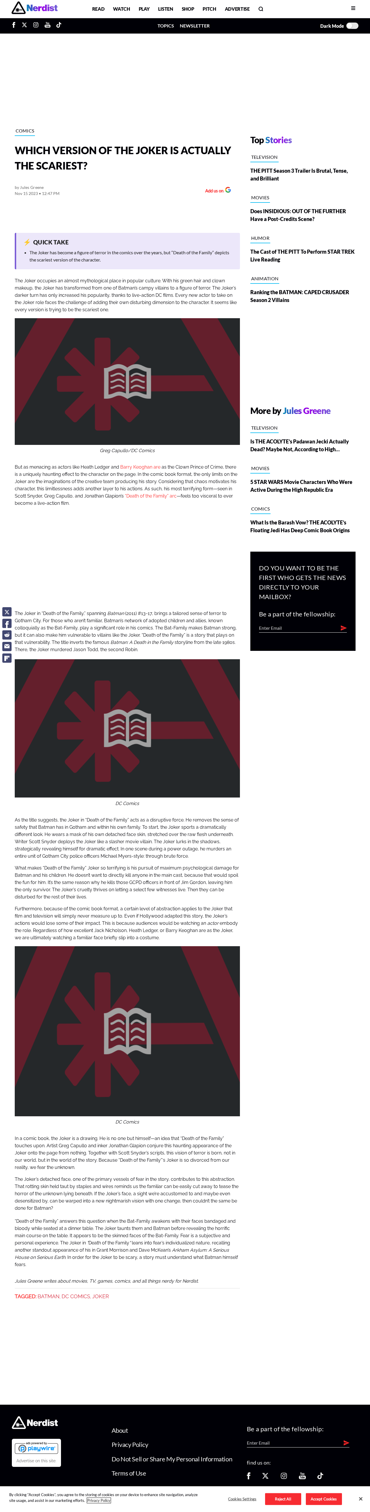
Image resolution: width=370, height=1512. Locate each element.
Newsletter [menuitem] (195, 25)
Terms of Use (129, 1473)
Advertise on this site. (36, 1460)
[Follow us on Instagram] (283, 1477)
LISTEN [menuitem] (165, 9)
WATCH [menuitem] (121, 9)
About (120, 1430)
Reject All (283, 1498)
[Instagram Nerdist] (36, 25)
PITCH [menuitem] (209, 9)
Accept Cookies (324, 1498)
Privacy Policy (130, 1444)
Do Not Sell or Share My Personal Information (172, 1459)
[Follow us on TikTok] (320, 1477)
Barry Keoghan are (140, 467)
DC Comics (76, 1296)
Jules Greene (32, 187)
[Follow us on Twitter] (265, 1477)
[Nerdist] (35, 8)
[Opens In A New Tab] (36, 1448)
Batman (49, 1296)
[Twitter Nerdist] (24, 25)
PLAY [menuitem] (144, 9)
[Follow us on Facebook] (248, 1477)
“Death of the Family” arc (151, 496)
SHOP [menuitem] (188, 9)
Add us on (212, 191)
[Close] (360, 1498)
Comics (25, 130)
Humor (260, 238)
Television (264, 157)
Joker (100, 1296)
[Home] (35, 1427)
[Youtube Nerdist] (47, 25)
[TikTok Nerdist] (58, 25)
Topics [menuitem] (166, 25)
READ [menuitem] (98, 9)
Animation (265, 278)
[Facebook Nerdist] (15, 25)
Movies (260, 197)
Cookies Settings (242, 1498)
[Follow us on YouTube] (302, 1477)
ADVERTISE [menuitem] (237, 9)
